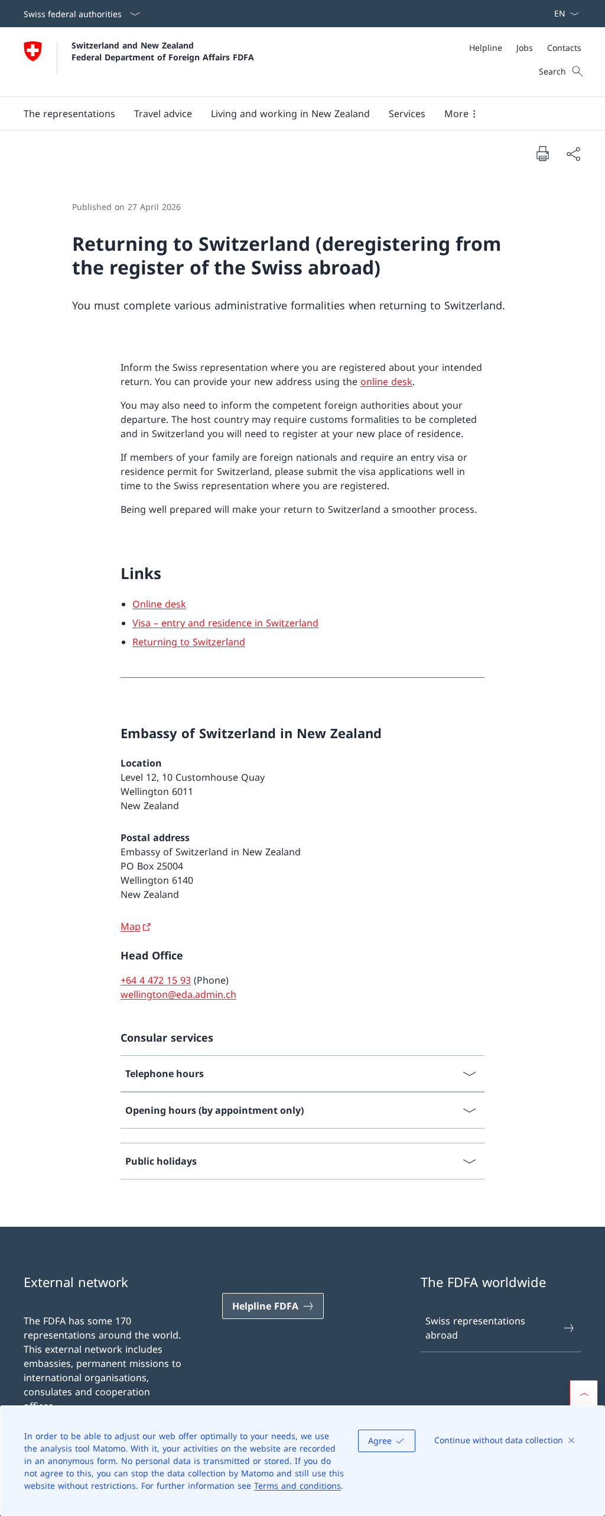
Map (131, 926)
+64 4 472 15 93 (156, 980)
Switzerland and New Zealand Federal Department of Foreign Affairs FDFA (162, 51)
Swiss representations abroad (475, 1328)
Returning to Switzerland (188, 641)
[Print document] (542, 153)
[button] (69, 113)
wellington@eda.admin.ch (178, 994)
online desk (386, 381)
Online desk (159, 603)
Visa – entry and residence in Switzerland (225, 622)
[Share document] (573, 153)
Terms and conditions (297, 1485)
